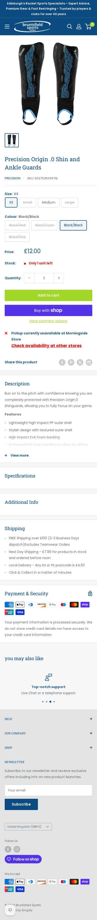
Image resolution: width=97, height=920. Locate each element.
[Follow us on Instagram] (17, 849)
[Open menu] (7, 26)
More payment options (48, 321)
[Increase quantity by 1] (59, 278)
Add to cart (48, 295)
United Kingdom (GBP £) (24, 827)
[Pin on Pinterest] (71, 362)
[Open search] (69, 26)
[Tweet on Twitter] (80, 362)
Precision (12, 178)
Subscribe (21, 804)
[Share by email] (89, 362)
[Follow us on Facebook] (8, 849)
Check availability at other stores (46, 345)
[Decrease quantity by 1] (29, 278)
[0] (88, 26)
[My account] (79, 26)
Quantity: (13, 278)
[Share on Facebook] (62, 362)
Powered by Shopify (18, 910)
